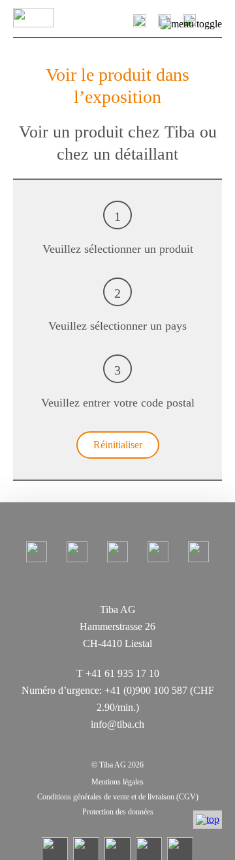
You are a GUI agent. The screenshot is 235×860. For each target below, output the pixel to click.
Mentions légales (117, 781)
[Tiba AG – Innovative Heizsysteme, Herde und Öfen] (51, 17)
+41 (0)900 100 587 (145, 690)
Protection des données (117, 811)
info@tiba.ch (117, 724)
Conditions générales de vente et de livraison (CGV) (117, 796)
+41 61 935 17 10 (122, 673)
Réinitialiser (117, 444)
